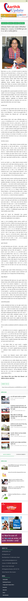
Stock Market (5, 595)
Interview (5, 589)
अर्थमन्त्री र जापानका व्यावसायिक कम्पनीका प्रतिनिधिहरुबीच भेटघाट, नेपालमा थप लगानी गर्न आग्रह (16, 481)
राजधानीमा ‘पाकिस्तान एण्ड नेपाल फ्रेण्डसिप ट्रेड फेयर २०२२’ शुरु (18, 434)
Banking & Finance (7, 582)
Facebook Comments (21, 454)
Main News (22, 23)
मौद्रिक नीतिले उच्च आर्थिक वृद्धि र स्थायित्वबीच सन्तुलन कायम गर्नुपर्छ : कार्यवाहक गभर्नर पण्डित (18, 416)
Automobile (5, 579)
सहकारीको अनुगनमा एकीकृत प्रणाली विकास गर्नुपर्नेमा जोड (18, 443)
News (4, 592)
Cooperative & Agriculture (8, 584)
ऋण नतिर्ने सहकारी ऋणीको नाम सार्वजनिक (18, 396)
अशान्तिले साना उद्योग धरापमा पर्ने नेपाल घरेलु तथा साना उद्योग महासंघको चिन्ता (18, 424)
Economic (16, 23)
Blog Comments (7, 454)
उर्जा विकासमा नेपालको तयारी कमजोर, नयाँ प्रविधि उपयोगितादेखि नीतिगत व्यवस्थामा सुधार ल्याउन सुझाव (18, 407)
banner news (4, 23)
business (10, 23)
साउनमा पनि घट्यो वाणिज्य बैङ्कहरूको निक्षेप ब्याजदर (17, 472)
